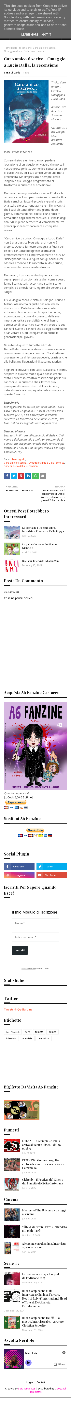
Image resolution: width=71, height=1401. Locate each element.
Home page (10, 47)
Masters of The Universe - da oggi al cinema (44, 1212)
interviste (27, 1038)
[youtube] (51, 875)
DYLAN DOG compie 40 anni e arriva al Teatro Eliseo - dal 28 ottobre (41, 1144)
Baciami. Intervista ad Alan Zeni (41, 561)
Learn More (29, 34)
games (52, 1032)
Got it (46, 34)
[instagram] (19, 875)
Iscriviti (20, 950)
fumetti (8, 466)
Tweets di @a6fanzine (18, 1009)
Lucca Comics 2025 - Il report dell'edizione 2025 (40, 1276)
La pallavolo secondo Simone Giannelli (39, 546)
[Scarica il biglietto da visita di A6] (21, 1119)
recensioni (25, 47)
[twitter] (51, 866)
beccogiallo (18, 459)
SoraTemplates (27, 1388)
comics (60, 462)
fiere (27, 1032)
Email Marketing (28, 968)
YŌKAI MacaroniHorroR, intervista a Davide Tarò (44, 1229)
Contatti (41, 1382)
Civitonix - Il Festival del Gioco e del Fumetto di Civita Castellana (42, 1181)
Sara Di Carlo (12, 72)
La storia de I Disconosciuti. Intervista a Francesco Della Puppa (43, 529)
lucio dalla (19, 466)
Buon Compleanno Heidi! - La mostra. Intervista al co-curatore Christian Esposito (43, 1321)
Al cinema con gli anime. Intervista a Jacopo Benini (44, 1245)
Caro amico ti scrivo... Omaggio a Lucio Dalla (29, 462)
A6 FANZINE (13, 1032)
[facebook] (19, 866)
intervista (11, 1038)
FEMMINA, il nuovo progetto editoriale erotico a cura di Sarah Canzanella (43, 1164)
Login (29, 1382)
